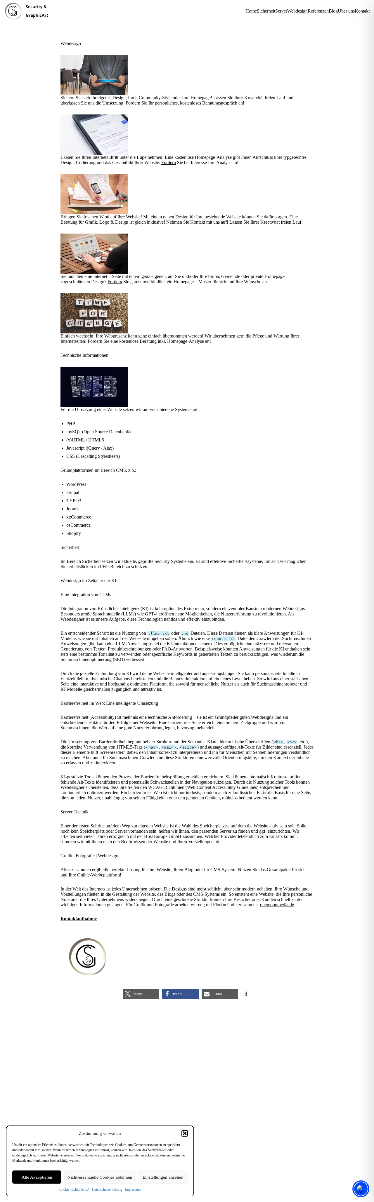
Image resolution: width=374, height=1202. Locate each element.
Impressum (133, 1189)
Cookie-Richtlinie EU (74, 1189)
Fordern (133, 102)
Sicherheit (266, 10)
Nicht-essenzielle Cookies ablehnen (99, 1177)
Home (251, 10)
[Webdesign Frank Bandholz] (28, 11)
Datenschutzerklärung (107, 1189)
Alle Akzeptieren (37, 1177)
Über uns (346, 10)
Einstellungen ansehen (163, 1177)
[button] (185, 1133)
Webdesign (297, 10)
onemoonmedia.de (277, 904)
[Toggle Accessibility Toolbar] (361, 1189)
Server (281, 10)
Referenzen (318, 10)
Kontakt (362, 10)
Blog (333, 10)
